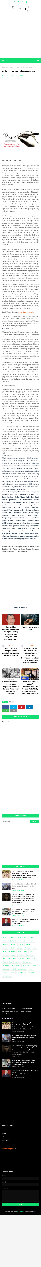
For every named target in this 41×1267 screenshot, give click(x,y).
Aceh (5, 937)
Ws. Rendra (7, 976)
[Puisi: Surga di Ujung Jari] (30, 619)
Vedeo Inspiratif (22, 972)
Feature (27, 948)
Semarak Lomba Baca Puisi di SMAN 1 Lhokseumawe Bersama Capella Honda (24, 886)
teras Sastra (6, 1014)
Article (19, 937)
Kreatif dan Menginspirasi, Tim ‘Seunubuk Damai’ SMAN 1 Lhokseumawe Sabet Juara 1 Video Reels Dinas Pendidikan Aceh (24, 874)
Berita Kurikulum (22, 941)
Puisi (33, 958)
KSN (25, 951)
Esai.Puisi (19, 948)
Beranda (5, 67)
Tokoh (12, 972)
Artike (25, 937)
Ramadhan (27, 962)
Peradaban (7, 958)
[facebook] (14, 2)
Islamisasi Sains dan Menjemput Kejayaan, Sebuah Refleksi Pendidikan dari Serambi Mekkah (11, 688)
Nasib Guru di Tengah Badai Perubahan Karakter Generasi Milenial (10, 652)
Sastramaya (16, 965)
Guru (34, 948)
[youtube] (27, 2)
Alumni (11, 937)
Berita (12, 941)
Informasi (12, 951)
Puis (28, 958)
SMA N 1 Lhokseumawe (19, 969)
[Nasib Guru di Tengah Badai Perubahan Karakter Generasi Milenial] (11, 646)
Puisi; (4, 962)
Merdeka (13, 955)
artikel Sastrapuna (8, 1008)
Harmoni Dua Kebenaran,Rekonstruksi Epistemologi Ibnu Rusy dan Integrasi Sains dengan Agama (11, 633)
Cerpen (28, 944)
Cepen (21, 944)
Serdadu (6, 969)
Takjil (30, 969)
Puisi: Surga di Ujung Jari (30, 628)
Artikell (5, 941)
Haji (4, 951)
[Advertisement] (20, 35)
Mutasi (21, 955)
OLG (35, 1212)
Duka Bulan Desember (26, 312)
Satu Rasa (26, 965)
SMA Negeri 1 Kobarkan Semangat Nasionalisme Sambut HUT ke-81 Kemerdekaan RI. (23, 911)
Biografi (5, 944)
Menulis (5, 955)
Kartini (20, 951)
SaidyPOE (6, 965)
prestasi (21, 958)
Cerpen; (5, 948)
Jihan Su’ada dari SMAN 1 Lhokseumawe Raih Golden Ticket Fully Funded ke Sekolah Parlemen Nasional (30, 688)
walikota (32, 972)
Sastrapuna (7, 76)
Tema (5, 972)
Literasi (32, 951)
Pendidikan (30, 955)
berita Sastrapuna (27, 1008)
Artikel (11, 67)
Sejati (34, 965)
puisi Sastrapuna (26, 1011)
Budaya (13, 944)
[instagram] (22, 2)
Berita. (32, 941)
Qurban (17, 962)
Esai (12, 948)
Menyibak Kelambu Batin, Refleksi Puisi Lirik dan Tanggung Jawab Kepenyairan (25, 921)
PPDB (14, 958)
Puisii (10, 962)
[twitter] (18, 2)
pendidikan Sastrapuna (10, 1011)
